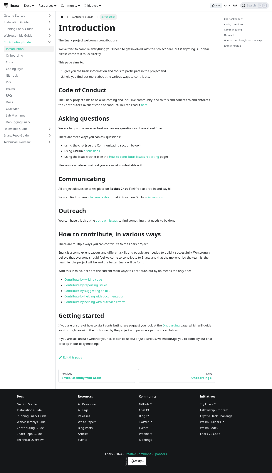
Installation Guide (16, 22)
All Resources (87, 404)
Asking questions (233, 24)
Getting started (232, 46)
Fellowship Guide (16, 129)
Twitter (144, 422)
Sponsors (160, 454)
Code (9, 62)
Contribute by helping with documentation (94, 296)
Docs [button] (27, 6)
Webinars (145, 434)
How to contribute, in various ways (243, 40)
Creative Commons (138, 454)
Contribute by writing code (83, 279)
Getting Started (14, 16)
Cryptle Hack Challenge (216, 416)
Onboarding (14, 55)
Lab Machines (15, 115)
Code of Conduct (233, 19)
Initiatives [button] (91, 6)
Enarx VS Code (210, 434)
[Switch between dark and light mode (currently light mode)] (235, 6)
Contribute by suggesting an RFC (87, 291)
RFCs (9, 95)
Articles (83, 434)
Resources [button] (46, 6)
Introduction (15, 49)
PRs (8, 82)
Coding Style (14, 69)
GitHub (144, 404)
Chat (142, 410)
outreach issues (107, 220)
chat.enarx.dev (98, 197)
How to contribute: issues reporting (134, 157)
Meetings (145, 440)
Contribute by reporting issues (85, 285)
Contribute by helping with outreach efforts (94, 302)
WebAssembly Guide (18, 35)
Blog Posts (85, 428)
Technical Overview (17, 142)
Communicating (233, 29)
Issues (10, 89)
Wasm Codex (209, 428)
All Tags (83, 410)
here (144, 105)
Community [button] (69, 6)
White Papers (87, 422)
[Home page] (62, 17)
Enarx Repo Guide (16, 135)
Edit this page (72, 357)
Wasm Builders (210, 422)
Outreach (12, 109)
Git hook (12, 75)
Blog (142, 416)
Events (82, 440)
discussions (92, 151)
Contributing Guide (17, 42)
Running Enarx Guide (18, 29)
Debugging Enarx (18, 122)
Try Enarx (206, 404)
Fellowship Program (214, 410)
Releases (84, 416)
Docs (9, 102)
